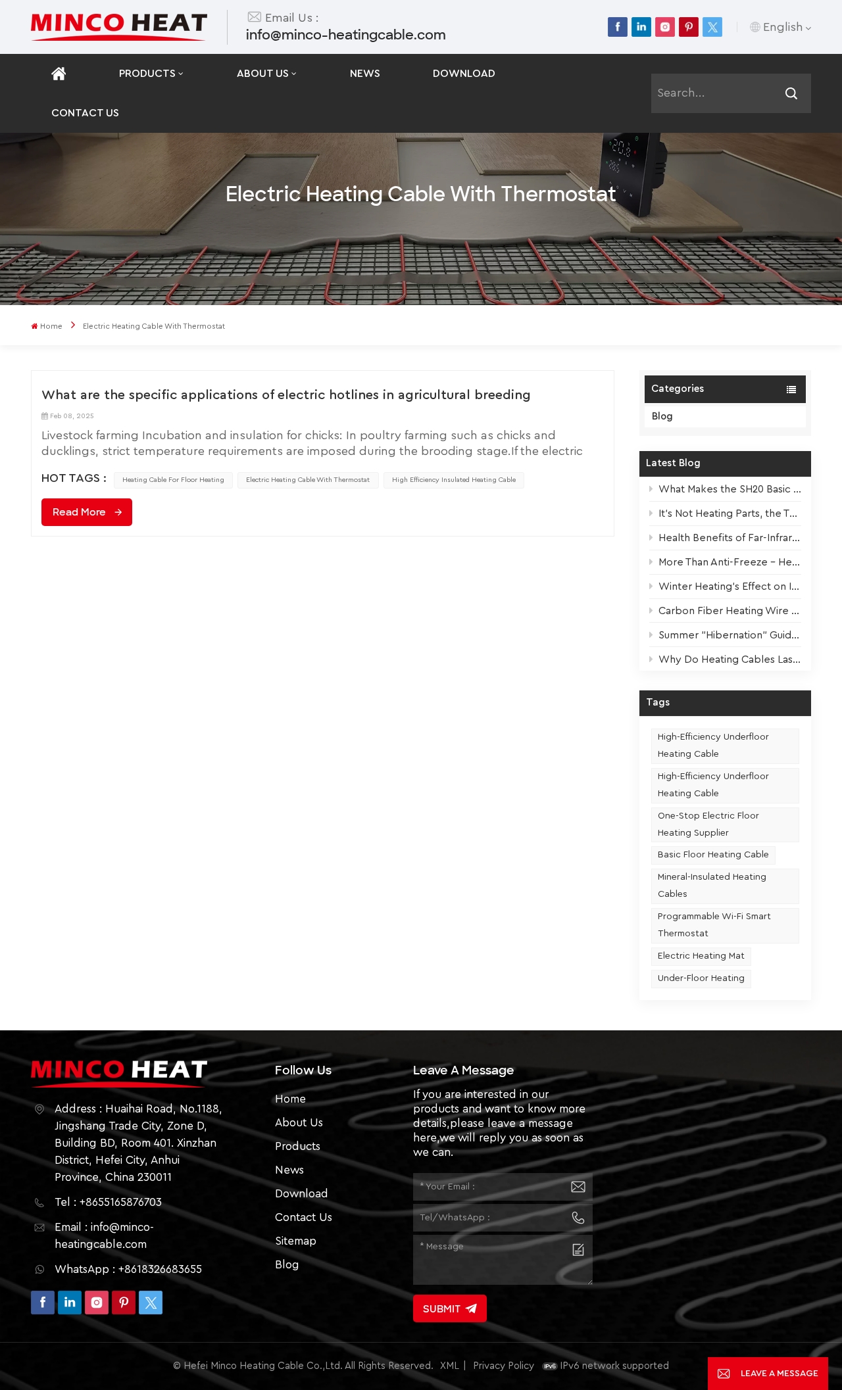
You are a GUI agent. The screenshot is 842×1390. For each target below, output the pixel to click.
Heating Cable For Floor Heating (173, 479)
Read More (79, 512)
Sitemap (295, 1241)
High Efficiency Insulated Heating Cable (454, 479)
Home (51, 326)
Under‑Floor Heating (701, 978)
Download (464, 73)
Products (147, 73)
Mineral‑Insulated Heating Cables (712, 886)
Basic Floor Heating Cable (713, 854)
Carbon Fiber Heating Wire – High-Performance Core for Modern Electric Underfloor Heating (729, 611)
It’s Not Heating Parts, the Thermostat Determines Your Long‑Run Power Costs (729, 513)
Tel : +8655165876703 (108, 1202)
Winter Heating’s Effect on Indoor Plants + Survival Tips (729, 586)
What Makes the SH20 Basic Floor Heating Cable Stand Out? (729, 489)
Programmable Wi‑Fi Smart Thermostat (714, 925)
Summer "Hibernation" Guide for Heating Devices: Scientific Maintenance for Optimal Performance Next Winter (729, 635)
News (365, 73)
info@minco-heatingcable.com (346, 34)
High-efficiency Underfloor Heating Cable (713, 745)
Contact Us (85, 113)
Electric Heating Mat (701, 956)
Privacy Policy (503, 1366)
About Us (263, 73)
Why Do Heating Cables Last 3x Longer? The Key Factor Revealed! (729, 659)
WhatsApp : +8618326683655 (128, 1269)
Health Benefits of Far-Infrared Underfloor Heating (729, 538)
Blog (662, 416)
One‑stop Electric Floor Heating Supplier (708, 824)
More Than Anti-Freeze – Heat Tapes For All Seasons (729, 562)
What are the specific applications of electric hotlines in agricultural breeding (286, 395)
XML (449, 1366)
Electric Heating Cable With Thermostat (308, 479)
